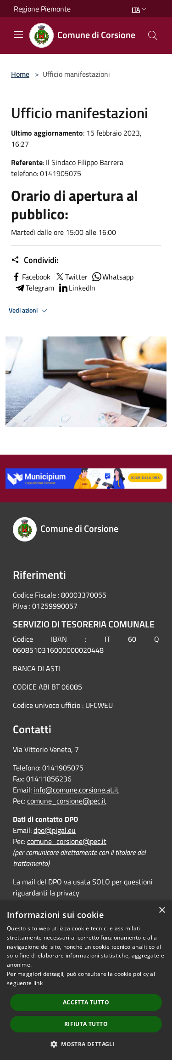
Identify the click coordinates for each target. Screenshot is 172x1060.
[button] (86, 1043)
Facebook (36, 276)
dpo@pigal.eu (54, 830)
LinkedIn (82, 287)
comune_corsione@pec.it (66, 800)
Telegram (40, 287)
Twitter (76, 276)
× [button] (161, 910)
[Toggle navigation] (18, 34)
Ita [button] (136, 9)
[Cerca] (152, 35)
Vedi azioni (24, 310)
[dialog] (86, 980)
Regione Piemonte (42, 8)
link (38, 983)
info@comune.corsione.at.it (76, 789)
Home (20, 74)
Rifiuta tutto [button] (86, 1024)
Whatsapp (117, 276)
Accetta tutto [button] (86, 1002)
